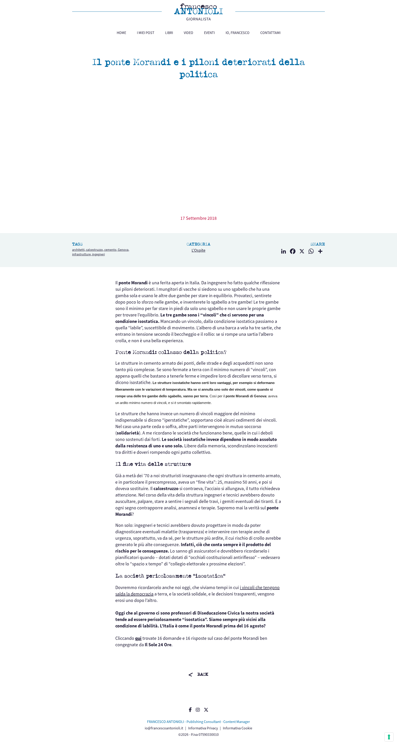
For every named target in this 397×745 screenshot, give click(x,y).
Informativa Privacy (203, 728)
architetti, (79, 250)
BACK (202, 674)
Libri (169, 32)
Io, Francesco (238, 32)
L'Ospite (198, 250)
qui (138, 638)
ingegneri (98, 254)
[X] (301, 252)
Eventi (209, 32)
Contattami (270, 32)
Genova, (123, 250)
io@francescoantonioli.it (164, 728)
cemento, (111, 250)
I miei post (145, 32)
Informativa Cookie (237, 728)
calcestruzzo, (95, 250)
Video (188, 32)
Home (121, 32)
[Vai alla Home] (198, 11)
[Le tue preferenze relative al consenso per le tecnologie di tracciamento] (389, 737)
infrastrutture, (82, 254)
